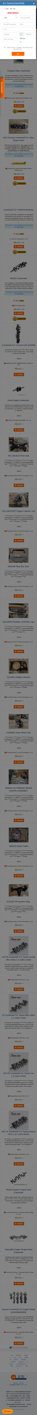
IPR (24, 47)
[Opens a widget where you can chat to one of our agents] (7, 1411)
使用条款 (20, 47)
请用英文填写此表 (12, 13)
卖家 (14, 9)
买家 (7, 9)
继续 (18, 54)
